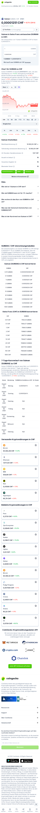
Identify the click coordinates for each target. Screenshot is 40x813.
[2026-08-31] (32, 119)
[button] (20, 176)
